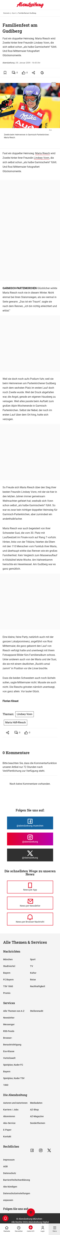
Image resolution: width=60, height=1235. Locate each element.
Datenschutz (9, 1173)
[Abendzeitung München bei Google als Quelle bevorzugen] (42, 73)
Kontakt (7, 1136)
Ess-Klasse (8, 1051)
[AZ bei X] (49, 1150)
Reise (33, 979)
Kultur (33, 973)
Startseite (6, 13)
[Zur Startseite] (30, 7)
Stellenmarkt (36, 1011)
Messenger (9, 1024)
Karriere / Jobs (10, 1109)
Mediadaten (36, 1103)
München (8, 959)
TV (31, 966)
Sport (14, 13)
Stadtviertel (9, 966)
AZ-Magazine (37, 1116)
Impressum (9, 1159)
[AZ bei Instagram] (41, 1150)
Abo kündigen (10, 1186)
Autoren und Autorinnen (15, 1103)
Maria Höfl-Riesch (15, 722)
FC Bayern (8, 979)
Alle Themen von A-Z (13, 1011)
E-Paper (7, 1130)
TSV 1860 (8, 986)
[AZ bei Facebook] (32, 1150)
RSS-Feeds (8, 1031)
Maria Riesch (42, 153)
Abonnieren (9, 1116)
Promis (6, 993)
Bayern (6, 973)
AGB (5, 1166)
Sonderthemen (37, 1123)
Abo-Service (9, 1123)
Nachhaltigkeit (37, 986)
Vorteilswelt (9, 1058)
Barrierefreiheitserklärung (16, 1180)
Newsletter (8, 1017)
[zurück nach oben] (31, 1212)
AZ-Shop (34, 1109)
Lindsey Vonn (41, 157)
